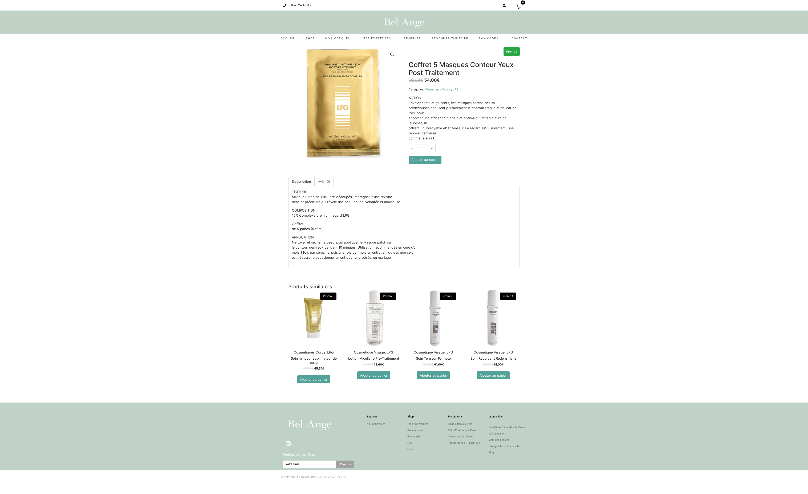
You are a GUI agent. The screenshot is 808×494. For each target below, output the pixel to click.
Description (301, 181)
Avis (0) (324, 181)
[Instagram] (288, 443)
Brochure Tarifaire (450, 38)
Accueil (288, 38)
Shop (310, 38)
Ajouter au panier (425, 160)
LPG (455, 89)
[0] (520, 6)
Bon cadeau (490, 38)
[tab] (301, 181)
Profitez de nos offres (299, 454)
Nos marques (337, 38)
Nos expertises (377, 38)
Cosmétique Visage (438, 89)
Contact (519, 38)
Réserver (412, 38)
